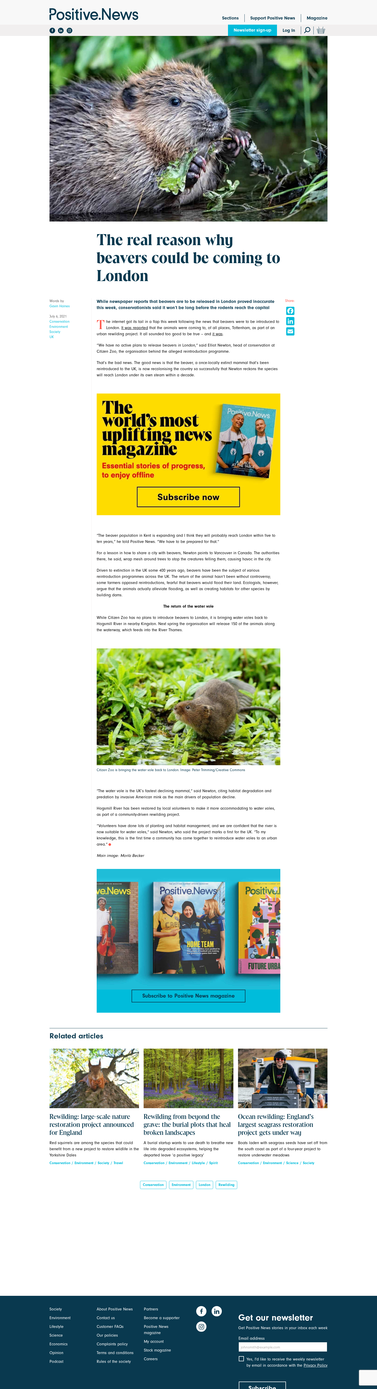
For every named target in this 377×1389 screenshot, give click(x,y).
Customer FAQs (110, 1326)
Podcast (56, 1361)
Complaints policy (112, 1344)
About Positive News (115, 1309)
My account (154, 1341)
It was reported (134, 327)
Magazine (317, 18)
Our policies (107, 1335)
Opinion (56, 1352)
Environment (58, 326)
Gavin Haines (59, 306)
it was (217, 334)
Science (292, 1163)
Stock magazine (157, 1350)
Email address (252, 1338)
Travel (118, 1163)
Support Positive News (272, 18)
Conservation (59, 321)
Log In (289, 30)
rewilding (226, 1185)
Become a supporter (162, 1318)
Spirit (213, 1163)
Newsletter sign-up (252, 30)
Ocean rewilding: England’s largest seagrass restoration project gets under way (276, 1125)
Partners (151, 1309)
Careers (151, 1359)
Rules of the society (114, 1361)
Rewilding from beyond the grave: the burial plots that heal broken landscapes (187, 1125)
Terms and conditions (115, 1352)
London (204, 1185)
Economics (58, 1344)
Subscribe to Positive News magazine (188, 995)
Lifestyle (198, 1163)
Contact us (106, 1318)
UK (51, 337)
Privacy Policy (316, 1365)
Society (54, 332)
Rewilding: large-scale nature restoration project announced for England (91, 1125)
